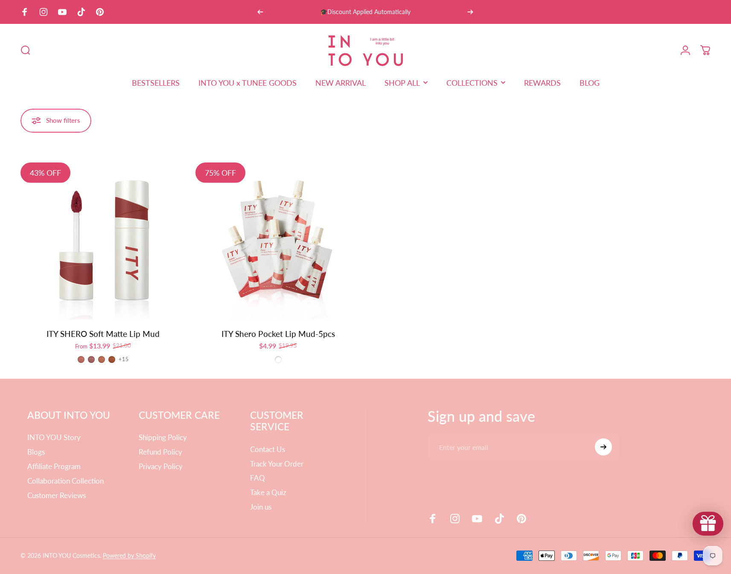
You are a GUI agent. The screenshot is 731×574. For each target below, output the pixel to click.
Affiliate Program (54, 466)
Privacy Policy (161, 466)
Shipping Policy (163, 437)
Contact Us (267, 449)
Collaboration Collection (65, 480)
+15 (124, 359)
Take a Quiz (268, 492)
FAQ (257, 477)
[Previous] (260, 12)
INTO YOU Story (54, 437)
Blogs (36, 451)
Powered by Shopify (129, 555)
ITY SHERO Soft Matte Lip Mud (103, 334)
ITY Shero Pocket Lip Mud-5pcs (278, 334)
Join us (260, 506)
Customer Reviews (56, 495)
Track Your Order (276, 463)
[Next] (470, 12)
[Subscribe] (603, 446)
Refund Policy (160, 451)
